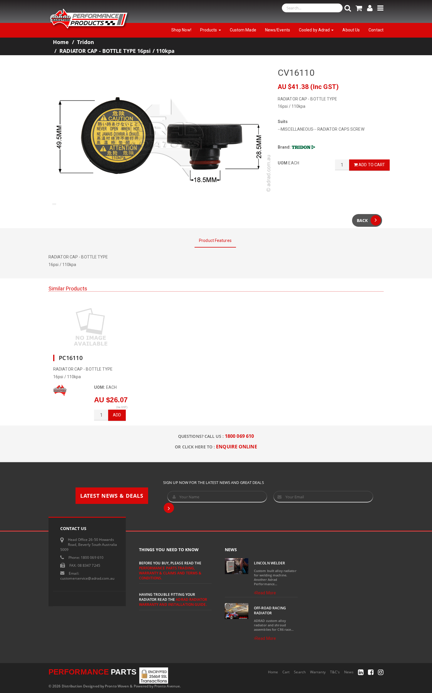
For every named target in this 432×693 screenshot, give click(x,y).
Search (300, 672)
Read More (265, 593)
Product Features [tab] (215, 240)
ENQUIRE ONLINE (236, 446)
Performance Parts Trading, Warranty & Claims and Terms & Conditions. (170, 573)
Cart (285, 672)
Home (61, 42)
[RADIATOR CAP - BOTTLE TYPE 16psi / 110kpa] (159, 137)
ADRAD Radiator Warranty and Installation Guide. (173, 602)
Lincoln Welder (269, 563)
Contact (376, 30)
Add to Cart (371, 164)
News (348, 672)
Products (209, 30)
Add (117, 415)
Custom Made (243, 30)
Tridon (85, 42)
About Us (351, 30)
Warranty (318, 672)
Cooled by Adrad (315, 30)
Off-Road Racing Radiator (270, 610)
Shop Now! (181, 30)
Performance (92, 671)
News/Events (277, 30)
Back (362, 220)
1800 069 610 (239, 436)
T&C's (335, 672)
